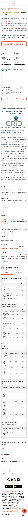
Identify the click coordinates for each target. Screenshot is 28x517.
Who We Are (6, 471)
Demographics (19, 273)
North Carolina (17, 8)
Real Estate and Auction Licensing (10, 491)
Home (2, 8)
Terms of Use (21, 502)
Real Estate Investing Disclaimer (10, 510)
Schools (7, 273)
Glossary (5, 473)
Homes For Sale (9, 8)
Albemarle (3, 9)
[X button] (15, 479)
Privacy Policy (8, 504)
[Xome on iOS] (9, 486)
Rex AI (17, 476)
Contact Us (13, 471)
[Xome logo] (14, 2)
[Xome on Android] (18, 486)
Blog (10, 473)
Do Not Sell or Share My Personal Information (13, 511)
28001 (9, 9)
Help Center (20, 471)
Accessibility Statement (18, 508)
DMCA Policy (22, 510)
